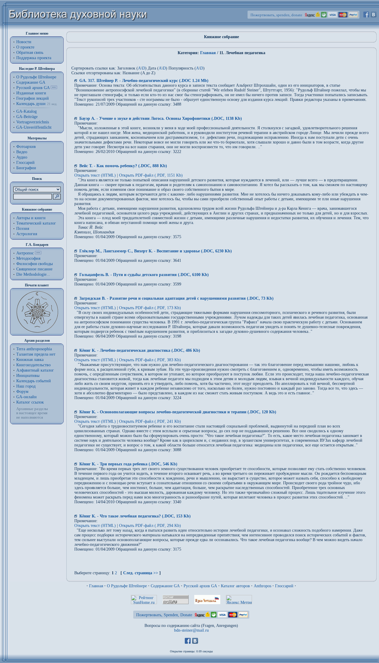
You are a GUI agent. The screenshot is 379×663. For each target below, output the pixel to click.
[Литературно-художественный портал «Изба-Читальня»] (207, 603)
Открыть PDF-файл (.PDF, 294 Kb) (150, 525)
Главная (208, 53)
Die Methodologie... (33, 274)
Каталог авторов (235, 586)
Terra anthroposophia (34, 349)
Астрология (26, 234)
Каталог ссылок (30, 402)
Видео (21, 152)
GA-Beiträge (27, 116)
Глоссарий (25, 162)
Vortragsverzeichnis (32, 122)
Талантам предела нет (35, 354)
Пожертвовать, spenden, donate (276, 15)
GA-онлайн (26, 397)
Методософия (28, 258)
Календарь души (31, 103)
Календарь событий (33, 381)
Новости (23, 42)
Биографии (26, 168)
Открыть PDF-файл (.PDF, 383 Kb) (150, 360)
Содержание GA (30, 82)
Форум (22, 391)
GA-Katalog (26, 111)
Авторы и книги (31, 218)
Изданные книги (31, 93)
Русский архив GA (32, 88)
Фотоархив (26, 146)
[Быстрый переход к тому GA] (54, 88)
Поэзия (22, 228)
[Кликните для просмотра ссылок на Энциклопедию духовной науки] (38, 253)
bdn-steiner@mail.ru (191, 630)
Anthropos (262, 586)
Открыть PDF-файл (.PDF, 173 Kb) (150, 308)
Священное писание (34, 269)
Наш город (26, 386)
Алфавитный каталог (35, 370)
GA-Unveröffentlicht (34, 127)
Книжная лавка (30, 359)
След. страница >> (140, 573)
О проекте (25, 47)
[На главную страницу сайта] (78, 28)
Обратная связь (29, 52)
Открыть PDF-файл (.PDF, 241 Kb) (150, 421)
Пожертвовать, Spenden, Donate (164, 615)
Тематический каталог (36, 223)
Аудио (21, 157)
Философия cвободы (34, 264)
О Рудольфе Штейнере (127, 586)
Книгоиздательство (33, 365)
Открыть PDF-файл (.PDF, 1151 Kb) (151, 175)
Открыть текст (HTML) (95, 175)
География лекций (32, 98)
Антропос (25, 253)
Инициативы (27, 375)
